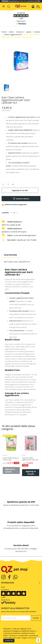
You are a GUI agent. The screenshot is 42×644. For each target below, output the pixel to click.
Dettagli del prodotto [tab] (17, 262)
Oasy (23, 455)
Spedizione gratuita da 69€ (21, 502)
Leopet (5, 455)
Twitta (14, 212)
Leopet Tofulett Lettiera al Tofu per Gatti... (10, 459)
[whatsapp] (15, 577)
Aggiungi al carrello (20, 190)
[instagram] (3, 577)
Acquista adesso (22, 198)
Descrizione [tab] (10, 255)
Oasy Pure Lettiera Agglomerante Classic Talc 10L (30, 459)
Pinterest (17, 212)
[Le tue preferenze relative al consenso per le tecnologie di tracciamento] (38, 640)
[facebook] (9, 577)
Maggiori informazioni (29, 638)
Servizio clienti (21, 545)
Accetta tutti (9, 641)
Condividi (11, 212)
